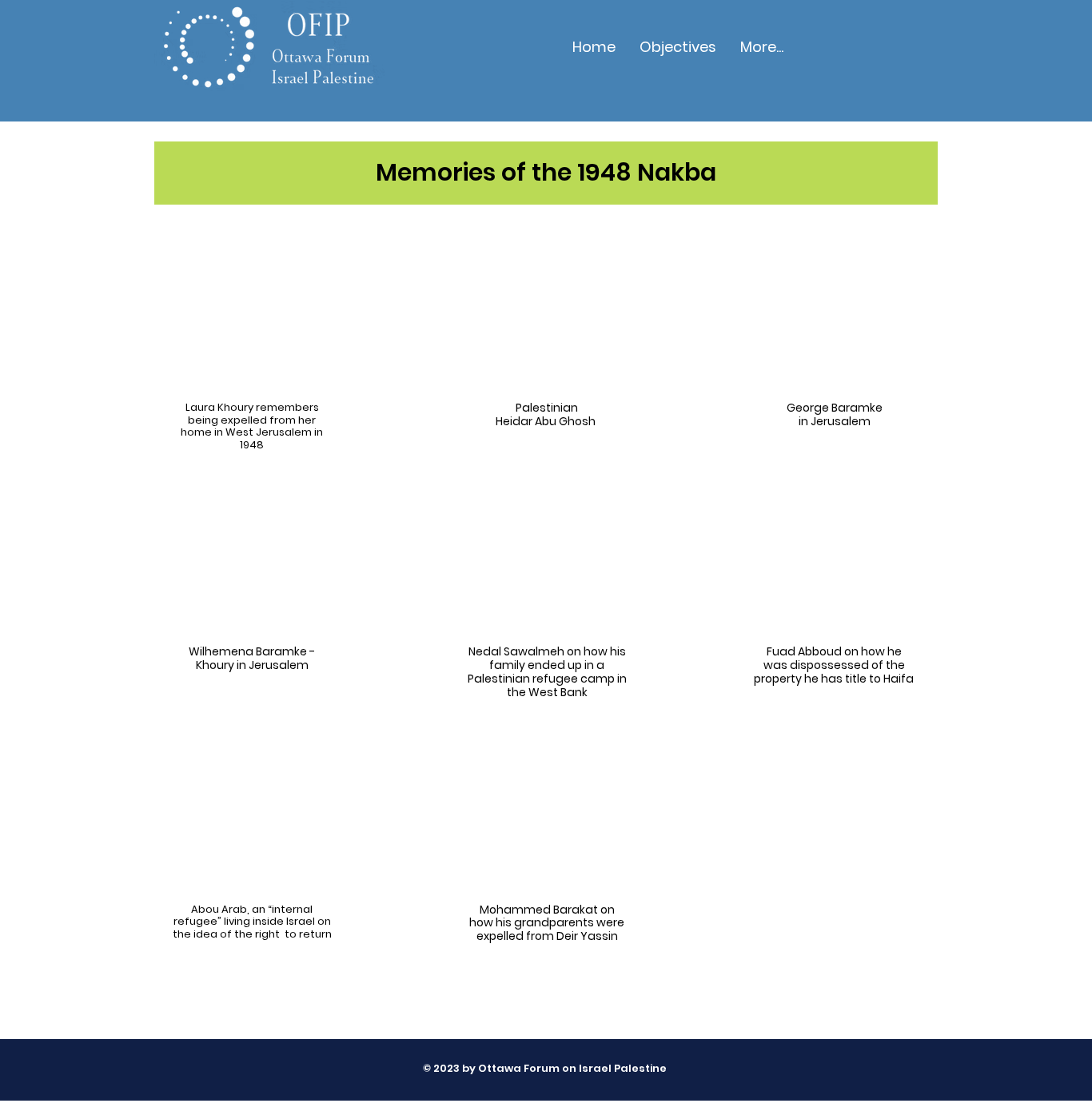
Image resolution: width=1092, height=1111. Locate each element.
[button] (678, 47)
